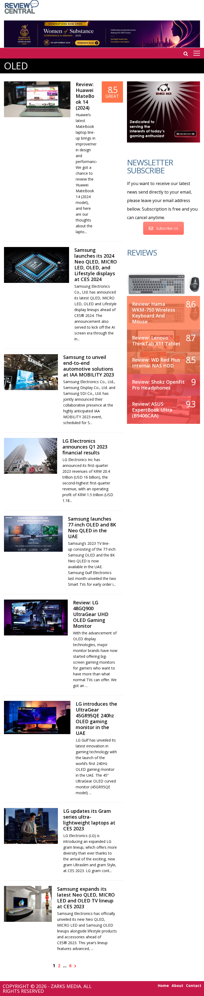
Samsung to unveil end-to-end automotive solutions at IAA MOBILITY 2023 (88, 366)
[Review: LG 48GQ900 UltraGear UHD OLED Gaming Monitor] (36, 617)
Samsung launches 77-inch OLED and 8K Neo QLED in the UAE (92, 527)
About (177, 985)
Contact (193, 985)
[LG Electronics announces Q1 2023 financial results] (30, 456)
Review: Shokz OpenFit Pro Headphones (158, 385)
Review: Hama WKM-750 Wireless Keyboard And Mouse (153, 313)
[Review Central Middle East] (21, 14)
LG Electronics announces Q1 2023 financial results (84, 447)
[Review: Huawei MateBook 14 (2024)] (37, 99)
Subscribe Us (167, 228)
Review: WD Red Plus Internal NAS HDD (156, 363)
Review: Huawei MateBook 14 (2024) (85, 96)
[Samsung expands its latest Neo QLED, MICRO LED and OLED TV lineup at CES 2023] (28, 904)
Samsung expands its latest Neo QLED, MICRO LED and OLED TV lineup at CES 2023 (86, 898)
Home (163, 985)
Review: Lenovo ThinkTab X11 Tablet (156, 340)
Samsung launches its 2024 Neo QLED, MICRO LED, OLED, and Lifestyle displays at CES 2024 (95, 264)
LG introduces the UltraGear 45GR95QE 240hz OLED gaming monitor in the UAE (96, 718)
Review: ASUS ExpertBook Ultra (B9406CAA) (152, 410)
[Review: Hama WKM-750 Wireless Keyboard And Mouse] (163, 284)
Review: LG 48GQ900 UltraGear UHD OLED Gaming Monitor (90, 614)
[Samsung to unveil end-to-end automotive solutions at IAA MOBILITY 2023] (31, 372)
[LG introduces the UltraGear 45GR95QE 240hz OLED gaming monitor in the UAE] (37, 717)
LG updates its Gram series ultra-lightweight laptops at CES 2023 (89, 820)
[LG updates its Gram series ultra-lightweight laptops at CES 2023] (31, 826)
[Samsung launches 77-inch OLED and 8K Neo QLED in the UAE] (33, 534)
